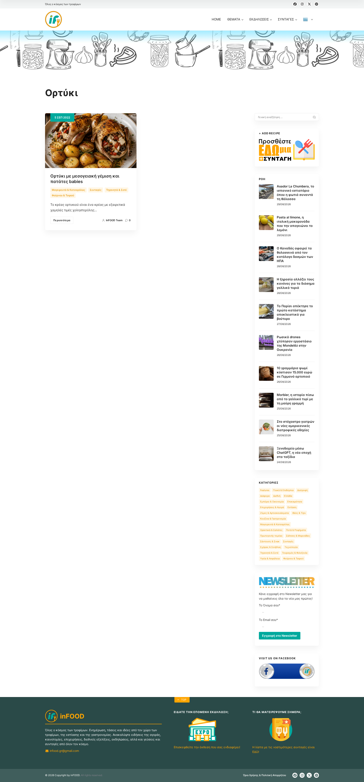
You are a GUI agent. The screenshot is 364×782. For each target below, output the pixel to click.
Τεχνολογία (291, 547)
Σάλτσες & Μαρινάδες (298, 535)
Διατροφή (302, 490)
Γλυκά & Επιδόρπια (283, 490)
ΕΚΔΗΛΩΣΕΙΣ (259, 19)
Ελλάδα (288, 495)
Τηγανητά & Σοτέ (116, 189)
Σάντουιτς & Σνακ (270, 541)
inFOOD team (114, 220)
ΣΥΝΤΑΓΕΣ (286, 19)
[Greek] (308, 24)
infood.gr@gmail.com (64, 750)
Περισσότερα (61, 220)
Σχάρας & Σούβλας (270, 547)
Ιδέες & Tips (299, 512)
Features (264, 490)
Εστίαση (292, 507)
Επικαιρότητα (294, 501)
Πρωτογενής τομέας (271, 535)
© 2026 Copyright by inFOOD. (62, 775)
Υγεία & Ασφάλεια (270, 558)
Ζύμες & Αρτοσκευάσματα (274, 512)
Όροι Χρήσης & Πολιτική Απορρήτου (264, 775)
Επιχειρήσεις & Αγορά (272, 507)
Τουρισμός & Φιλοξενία (294, 552)
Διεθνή (276, 495)
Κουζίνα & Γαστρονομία (273, 518)
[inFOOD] (53, 19)
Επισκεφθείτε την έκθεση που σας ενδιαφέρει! (207, 747)
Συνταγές (96, 189)
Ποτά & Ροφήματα (296, 530)
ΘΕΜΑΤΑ (233, 19)
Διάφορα (265, 495)
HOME (216, 19)
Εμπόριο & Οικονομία (272, 501)
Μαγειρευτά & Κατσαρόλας (68, 189)
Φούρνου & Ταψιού (63, 195)
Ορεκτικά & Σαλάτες (271, 530)
